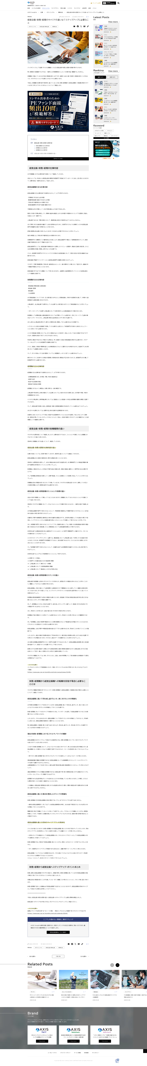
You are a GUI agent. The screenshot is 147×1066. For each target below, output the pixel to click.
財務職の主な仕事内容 (41, 147)
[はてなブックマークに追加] (84, 26)
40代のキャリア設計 (99, 130)
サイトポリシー (95, 1052)
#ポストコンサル (32, 26)
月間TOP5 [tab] (112, 77)
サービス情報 (77, 1052)
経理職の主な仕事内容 (41, 150)
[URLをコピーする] (88, 26)
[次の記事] (117, 965)
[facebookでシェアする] (78, 26)
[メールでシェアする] (74, 26)
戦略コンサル (107, 133)
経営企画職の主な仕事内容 (43, 145)
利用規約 (86, 1052)
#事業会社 (54, 26)
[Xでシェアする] (81, 26)
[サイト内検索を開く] (118, 3)
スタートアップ (114, 135)
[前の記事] (112, 965)
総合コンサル (97, 135)
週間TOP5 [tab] (100, 77)
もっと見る (106, 138)
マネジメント (109, 130)
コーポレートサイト (52, 1052)
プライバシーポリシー (65, 1052)
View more (113, 22)
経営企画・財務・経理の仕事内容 (43, 143)
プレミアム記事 (96, 3)
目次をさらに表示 (58, 158)
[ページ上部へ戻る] (145, 1051)
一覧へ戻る (58, 956)
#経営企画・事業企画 (44, 26)
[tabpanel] (106, 101)
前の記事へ (32, 956)
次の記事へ (83, 956)
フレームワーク (98, 133)
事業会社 (30, 16)
